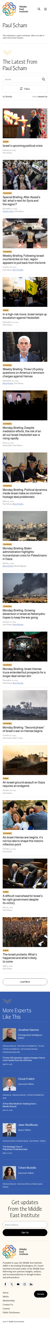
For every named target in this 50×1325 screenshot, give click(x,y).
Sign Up (25, 1232)
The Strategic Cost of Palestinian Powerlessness (15, 1148)
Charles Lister (8, 211)
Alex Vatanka (17, 270)
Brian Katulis (8, 383)
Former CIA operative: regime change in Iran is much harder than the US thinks (24, 1059)
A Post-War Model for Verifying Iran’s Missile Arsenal (19, 1105)
